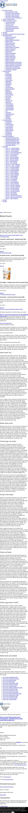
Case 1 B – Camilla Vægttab (12, 149)
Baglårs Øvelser (9, 130)
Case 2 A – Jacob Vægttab (11, 151)
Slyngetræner (8, 100)
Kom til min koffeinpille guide (10, 696)
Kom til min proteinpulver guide (11, 678)
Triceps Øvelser (9, 126)
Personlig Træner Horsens (12, 15)
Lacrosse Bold (9, 87)
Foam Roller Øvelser (10, 145)
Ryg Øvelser (8, 123)
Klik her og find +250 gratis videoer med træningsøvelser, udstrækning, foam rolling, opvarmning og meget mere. (11, 718)
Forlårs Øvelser (9, 129)
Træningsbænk (9, 106)
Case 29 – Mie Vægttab (11, 194)
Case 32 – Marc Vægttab (11, 198)
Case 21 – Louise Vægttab (12, 182)
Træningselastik (9, 108)
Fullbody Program (10, 23)
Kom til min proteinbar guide (10, 689)
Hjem (1, 212)
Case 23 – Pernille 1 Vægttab (12, 185)
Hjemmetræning (9, 29)
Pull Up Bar (8, 96)
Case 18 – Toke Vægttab (11, 178)
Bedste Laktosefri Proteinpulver (13, 65)
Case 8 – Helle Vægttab (11, 161)
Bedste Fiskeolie (9, 38)
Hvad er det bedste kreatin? (7, 324)
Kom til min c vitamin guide (9, 699)
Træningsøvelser (7, 120)
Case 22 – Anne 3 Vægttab (12, 183)
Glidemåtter (8, 81)
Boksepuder (8, 75)
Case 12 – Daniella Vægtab (12, 169)
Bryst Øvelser (8, 121)
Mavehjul (7, 90)
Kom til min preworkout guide (10, 690)
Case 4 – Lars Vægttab (11, 155)
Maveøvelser (8, 132)
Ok (12, 812)
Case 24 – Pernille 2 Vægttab (12, 186)
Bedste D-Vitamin (9, 50)
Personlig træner (8, 779)
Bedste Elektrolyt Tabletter (12, 47)
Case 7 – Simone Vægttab (11, 160)
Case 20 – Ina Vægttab (11, 180)
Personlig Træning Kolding (12, 16)
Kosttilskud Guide (7, 35)
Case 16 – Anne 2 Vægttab (12, 175)
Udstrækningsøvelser (8, 136)
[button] (14, 324)
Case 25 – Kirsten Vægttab (12, 188)
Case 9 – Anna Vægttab (11, 163)
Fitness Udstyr (9, 80)
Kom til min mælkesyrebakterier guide (12, 687)
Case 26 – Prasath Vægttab (12, 189)
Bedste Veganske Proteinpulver (13, 63)
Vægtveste (8, 112)
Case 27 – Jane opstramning (12, 191)
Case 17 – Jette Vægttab (11, 176)
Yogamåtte (8, 118)
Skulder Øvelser (9, 124)
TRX (6, 111)
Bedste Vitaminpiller (10, 53)
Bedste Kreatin (9, 41)
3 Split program (9, 31)
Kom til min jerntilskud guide (10, 698)
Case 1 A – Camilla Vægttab (12, 148)
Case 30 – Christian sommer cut (13, 195)
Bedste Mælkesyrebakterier (12, 40)
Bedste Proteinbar (10, 55)
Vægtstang (8, 115)
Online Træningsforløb (9, 19)
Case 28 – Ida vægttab (11, 192)
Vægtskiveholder (9, 114)
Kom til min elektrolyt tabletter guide (12, 693)
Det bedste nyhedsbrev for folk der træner (13, 34)
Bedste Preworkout (10, 56)
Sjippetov (7, 99)
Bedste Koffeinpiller (10, 58)
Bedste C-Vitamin (9, 60)
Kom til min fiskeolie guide (9, 680)
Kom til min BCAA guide (9, 681)
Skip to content (4, 0)
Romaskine (8, 98)
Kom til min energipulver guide (10, 695)
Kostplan (5, 32)
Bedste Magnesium (10, 43)
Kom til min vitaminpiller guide (10, 683)
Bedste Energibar (9, 44)
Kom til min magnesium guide (10, 684)
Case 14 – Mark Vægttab (11, 172)
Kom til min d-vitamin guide (10, 686)
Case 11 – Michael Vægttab (12, 167)
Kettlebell (7, 86)
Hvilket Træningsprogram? (10, 20)
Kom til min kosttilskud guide (10, 677)
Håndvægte (8, 84)
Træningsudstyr (7, 71)
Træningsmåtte (9, 109)
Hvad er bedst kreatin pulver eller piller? (10, 342)
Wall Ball (7, 117)
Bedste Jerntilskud (10, 59)
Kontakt (5, 200)
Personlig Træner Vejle (11, 12)
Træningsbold (9, 103)
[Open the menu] (0, 204)
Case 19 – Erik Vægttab (11, 179)
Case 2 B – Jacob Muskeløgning (13, 152)
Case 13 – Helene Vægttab (12, 170)
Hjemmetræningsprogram (12, 28)
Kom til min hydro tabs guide (11, 692)
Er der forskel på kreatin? (6, 333)
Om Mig (5, 201)
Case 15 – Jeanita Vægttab (12, 173)
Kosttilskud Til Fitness (11, 69)
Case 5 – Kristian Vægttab (12, 157)
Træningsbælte (9, 105)
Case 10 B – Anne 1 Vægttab (12, 166)
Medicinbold (8, 92)
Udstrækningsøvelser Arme (12, 143)
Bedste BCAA (8, 52)
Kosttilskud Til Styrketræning (12, 68)
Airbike (7, 72)
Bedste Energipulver (10, 49)
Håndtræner (8, 83)
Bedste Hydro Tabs (10, 46)
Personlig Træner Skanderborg (13, 18)
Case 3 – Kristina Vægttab (12, 154)
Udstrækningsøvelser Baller (12, 142)
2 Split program (9, 25)
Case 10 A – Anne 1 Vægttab (12, 164)
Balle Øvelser (8, 135)
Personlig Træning (7, 10)
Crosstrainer (8, 77)
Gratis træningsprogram (20, 765)
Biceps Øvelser (9, 127)
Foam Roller (8, 78)
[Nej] (14, 812)
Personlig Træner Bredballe (12, 13)
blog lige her (8, 777)
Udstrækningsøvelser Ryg (12, 138)
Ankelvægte (8, 74)
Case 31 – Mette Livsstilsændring (13, 197)
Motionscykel (8, 93)
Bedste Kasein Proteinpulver (12, 66)
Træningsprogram (10, 22)
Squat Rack (8, 102)
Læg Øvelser (8, 133)
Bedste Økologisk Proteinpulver (13, 62)
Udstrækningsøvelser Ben (12, 140)
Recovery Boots (9, 95)
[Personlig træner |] (8, 8)
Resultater (5, 146)
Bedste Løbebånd (9, 89)
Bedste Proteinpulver (10, 37)
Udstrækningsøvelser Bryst (12, 139)
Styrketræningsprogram (11, 26)
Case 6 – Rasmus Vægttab (12, 158)
